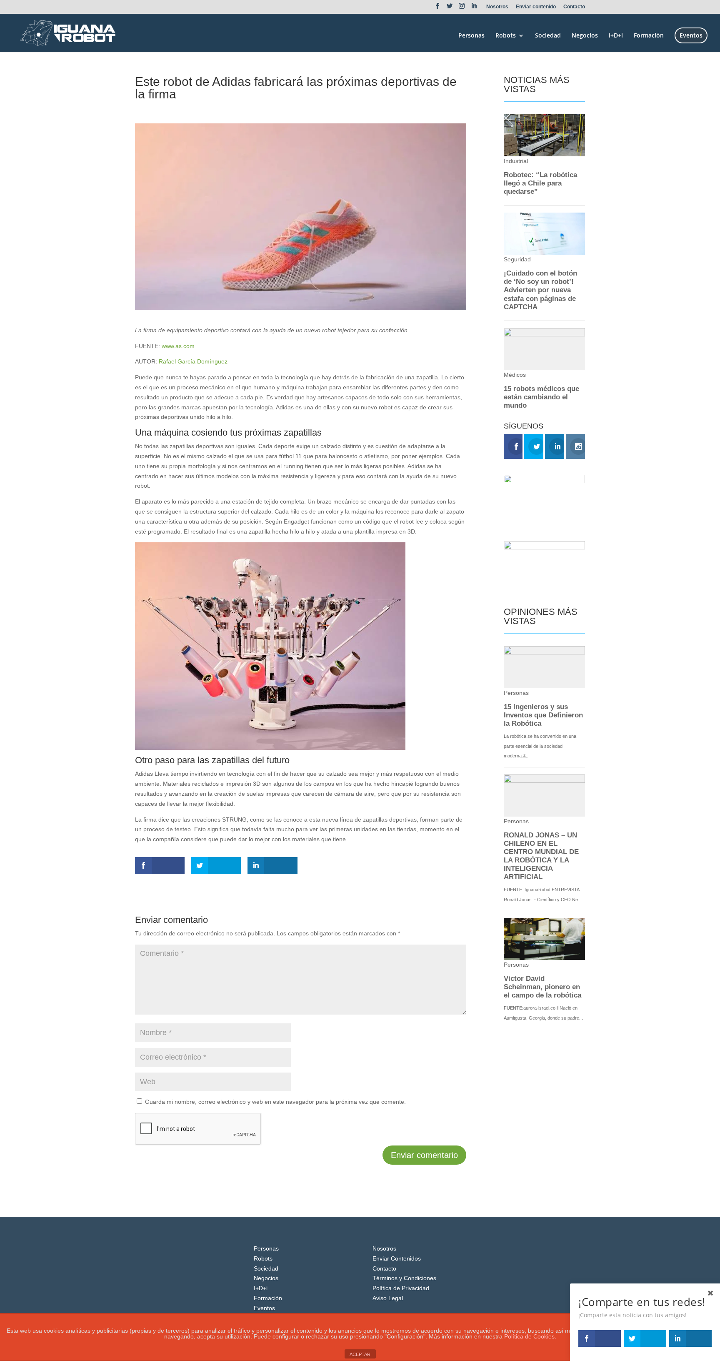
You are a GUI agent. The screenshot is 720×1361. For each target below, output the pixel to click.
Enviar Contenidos (396, 1258)
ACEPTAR (360, 1354)
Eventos (691, 35)
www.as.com (177, 346)
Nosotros (497, 7)
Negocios (585, 36)
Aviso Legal (387, 1298)
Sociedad (548, 36)
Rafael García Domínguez (193, 361)
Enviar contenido (536, 7)
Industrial (196, 109)
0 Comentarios (232, 109)
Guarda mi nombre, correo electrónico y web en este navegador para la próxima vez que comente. (275, 1101)
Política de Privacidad (400, 1288)
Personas (471, 36)
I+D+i (616, 36)
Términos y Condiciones (404, 1278)
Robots (505, 36)
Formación (649, 36)
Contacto (574, 7)
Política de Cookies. (530, 1336)
